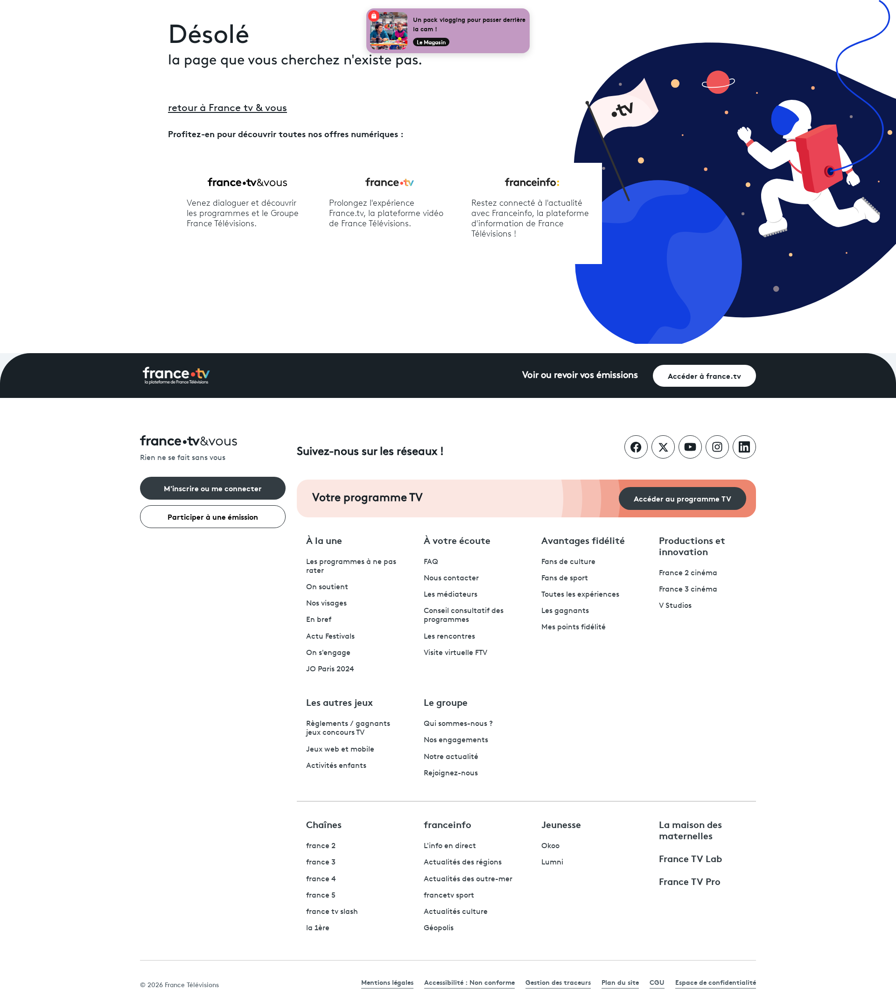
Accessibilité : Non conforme (469, 982)
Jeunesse (561, 823)
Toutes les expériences (580, 595)
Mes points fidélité (573, 627)
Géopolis (439, 928)
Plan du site (620, 982)
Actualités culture (456, 912)
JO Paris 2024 (330, 669)
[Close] (527, 10)
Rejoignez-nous (451, 773)
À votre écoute (457, 539)
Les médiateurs (450, 595)
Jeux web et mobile (340, 749)
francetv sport (449, 895)
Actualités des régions (463, 862)
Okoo (550, 846)
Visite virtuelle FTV (455, 653)
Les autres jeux (339, 701)
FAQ (431, 562)
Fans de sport (564, 578)
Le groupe (446, 701)
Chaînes (324, 823)
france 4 (321, 879)
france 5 (321, 895)
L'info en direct (450, 846)
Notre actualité (451, 757)
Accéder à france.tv (704, 375)
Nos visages (326, 603)
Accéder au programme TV (682, 498)
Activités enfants (336, 766)
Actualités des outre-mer (468, 879)
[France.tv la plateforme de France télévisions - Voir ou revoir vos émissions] (176, 375)
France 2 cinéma (688, 573)
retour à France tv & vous (227, 108)
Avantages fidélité (583, 539)
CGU (657, 982)
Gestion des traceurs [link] (558, 982)
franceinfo (447, 823)
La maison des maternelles (690, 829)
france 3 (321, 862)
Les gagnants (565, 611)
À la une (324, 539)
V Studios (675, 606)
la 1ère (317, 928)
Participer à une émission (213, 516)
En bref (318, 620)
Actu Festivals (330, 637)
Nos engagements (456, 740)
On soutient (327, 587)
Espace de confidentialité (715, 982)
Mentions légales (387, 982)
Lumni (552, 862)
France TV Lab (690, 857)
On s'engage (328, 653)
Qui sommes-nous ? (458, 724)
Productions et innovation (692, 545)
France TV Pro (690, 880)
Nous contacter (451, 578)
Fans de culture (568, 562)
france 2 (321, 846)
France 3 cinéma (688, 589)
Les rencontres (449, 637)
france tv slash (332, 912)
